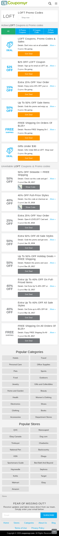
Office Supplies (43, 364)
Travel (43, 358)
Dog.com (43, 436)
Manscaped (44, 430)
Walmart (15, 482)
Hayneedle (15, 469)
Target (43, 476)
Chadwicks (43, 443)
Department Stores (43, 417)
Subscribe (48, 515)
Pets (15, 371)
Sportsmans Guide (15, 463)
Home (6, 523)
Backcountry (43, 450)
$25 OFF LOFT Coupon (31, 62)
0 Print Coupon (51, 31)
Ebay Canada (15, 436)
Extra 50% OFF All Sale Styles (35, 236)
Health (15, 397)
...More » (52, 45)
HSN (15, 456)
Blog (54, 523)
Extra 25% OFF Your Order (33, 215)
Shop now (25, 18)
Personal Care (15, 364)
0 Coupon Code (36, 31)
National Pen (15, 450)
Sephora (43, 469)
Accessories (15, 417)
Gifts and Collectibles (43, 384)
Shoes (43, 404)
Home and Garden (15, 391)
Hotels (15, 358)
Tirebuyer (15, 443)
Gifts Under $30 (27, 146)
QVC (15, 430)
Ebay (43, 482)
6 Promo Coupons (22, 31)
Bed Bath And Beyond (43, 463)
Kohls (15, 476)
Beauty (44, 391)
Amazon (15, 489)
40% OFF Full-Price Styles (33, 195)
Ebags (43, 456)
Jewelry (15, 384)
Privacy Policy (37, 528)
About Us (43, 523)
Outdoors (44, 378)
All (8, 31)
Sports (43, 371)
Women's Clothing (43, 397)
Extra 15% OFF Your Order (33, 82)
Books (43, 410)
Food (15, 378)
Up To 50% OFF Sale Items (34, 102)
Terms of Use (21, 528)
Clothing (15, 410)
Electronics (15, 404)
